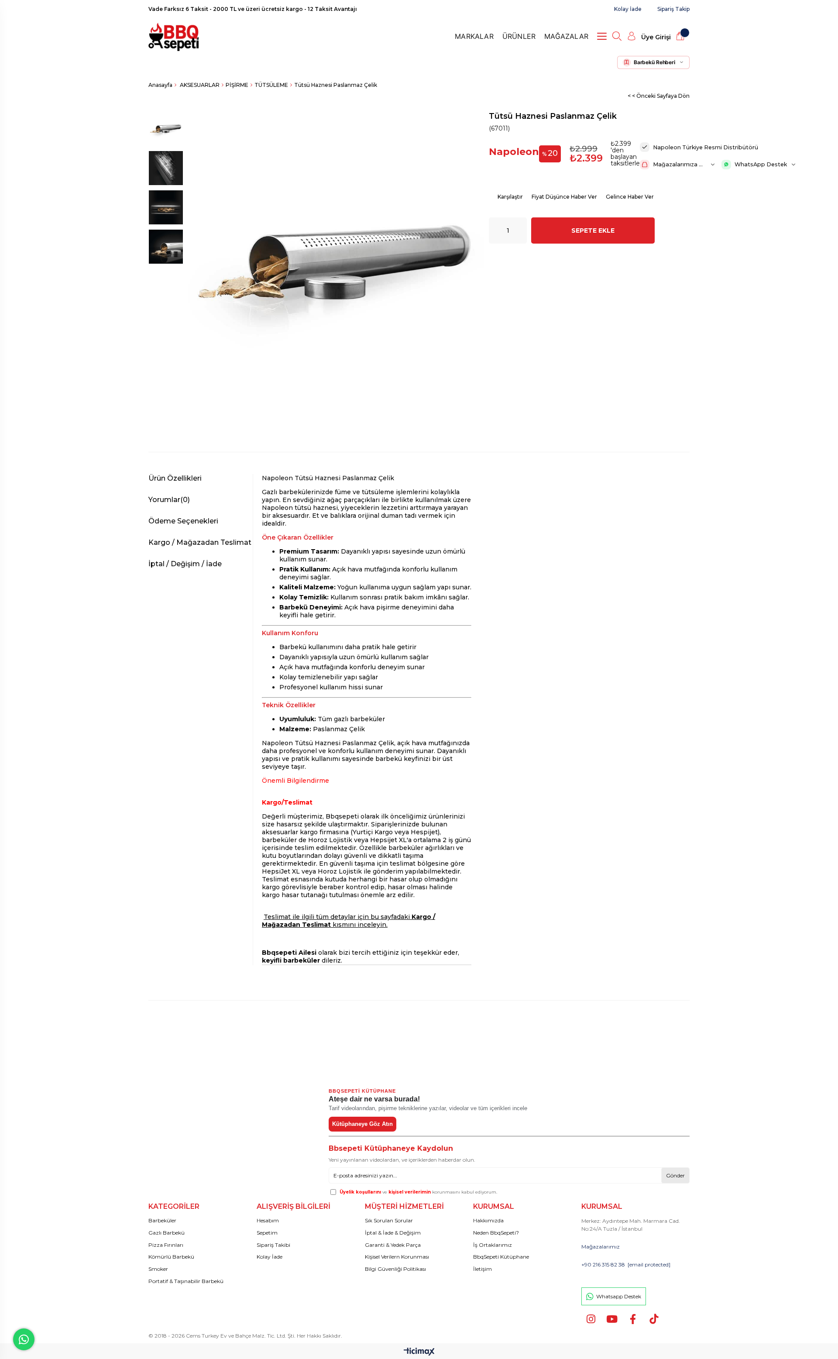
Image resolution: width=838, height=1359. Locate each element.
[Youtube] (611, 1319)
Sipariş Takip (673, 9)
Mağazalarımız (600, 1246)
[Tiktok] (653, 1319)
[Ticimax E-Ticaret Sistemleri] (419, 1352)
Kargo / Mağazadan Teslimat (199, 542)
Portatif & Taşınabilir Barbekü (185, 1281)
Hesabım (268, 1220)
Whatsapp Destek (618, 1296)
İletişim (482, 1269)
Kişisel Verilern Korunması (397, 1256)
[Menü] (604, 36)
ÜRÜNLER (519, 36)
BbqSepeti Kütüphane (501, 1256)
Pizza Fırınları (165, 1245)
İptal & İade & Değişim (393, 1232)
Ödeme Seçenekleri (183, 521)
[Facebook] (632, 1319)
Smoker (158, 1269)
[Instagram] (590, 1319)
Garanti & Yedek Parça (393, 1245)
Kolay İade (628, 9)
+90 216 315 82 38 (603, 1264)
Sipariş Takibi (273, 1245)
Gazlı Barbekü (166, 1232)
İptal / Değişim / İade (185, 564)
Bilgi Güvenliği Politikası (395, 1269)
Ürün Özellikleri (175, 478)
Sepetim (267, 1232)
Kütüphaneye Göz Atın (362, 1124)
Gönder (675, 1175)
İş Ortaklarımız (492, 1245)
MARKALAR (474, 36)
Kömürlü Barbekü (171, 1256)
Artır (520, 230)
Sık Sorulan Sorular (389, 1220)
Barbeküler (162, 1220)
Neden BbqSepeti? (496, 1232)
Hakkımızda (488, 1220)
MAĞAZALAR (566, 36)
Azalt (495, 230)
